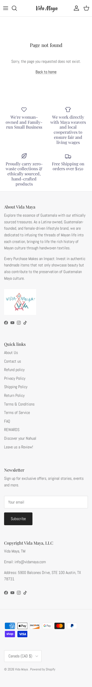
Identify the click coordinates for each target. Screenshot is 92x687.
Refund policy (14, 369)
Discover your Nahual (20, 438)
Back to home (46, 72)
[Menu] (5, 8)
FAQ (7, 421)
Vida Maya (22, 669)
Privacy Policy (14, 378)
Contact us (12, 361)
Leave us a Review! (18, 447)
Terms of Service (17, 412)
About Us (11, 352)
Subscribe (18, 518)
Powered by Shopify (42, 669)
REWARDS (11, 429)
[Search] (16, 8)
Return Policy (14, 395)
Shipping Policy (15, 386)
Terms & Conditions (19, 404)
